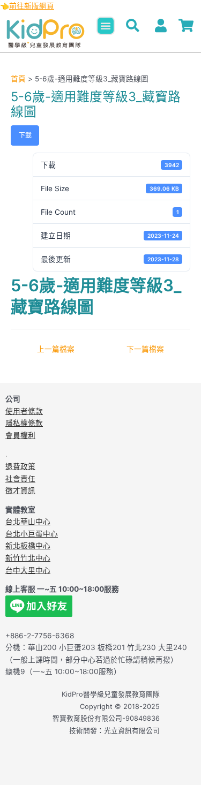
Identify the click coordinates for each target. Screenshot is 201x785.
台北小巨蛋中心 (31, 534)
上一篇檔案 (56, 349)
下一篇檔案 (145, 349)
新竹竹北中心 (27, 558)
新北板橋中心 (27, 545)
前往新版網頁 (31, 6)
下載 (25, 135)
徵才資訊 (20, 490)
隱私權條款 (24, 423)
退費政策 (20, 466)
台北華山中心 (27, 521)
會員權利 (20, 435)
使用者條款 (24, 411)
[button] (105, 26)
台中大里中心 (27, 570)
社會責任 (20, 478)
